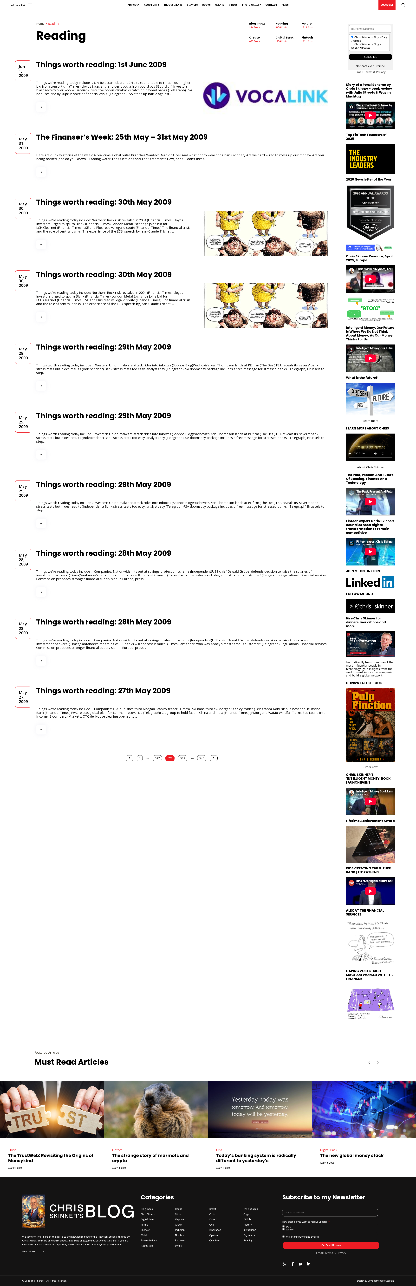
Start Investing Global (382, 309)
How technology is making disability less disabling (220, 1158)
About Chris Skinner (370, 467)
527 (157, 758)
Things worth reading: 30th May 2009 (104, 202)
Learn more (370, 421)
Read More (28, 1251)
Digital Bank (188, 1150)
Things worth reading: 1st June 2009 (101, 65)
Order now (371, 767)
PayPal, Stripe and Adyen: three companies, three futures (111, 1158)
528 (170, 758)
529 (182, 758)
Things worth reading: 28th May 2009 (103, 553)
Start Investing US (358, 309)
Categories (18, 4)
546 (201, 758)
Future (80, 1150)
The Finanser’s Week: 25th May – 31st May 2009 (122, 137)
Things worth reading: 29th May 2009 (103, 347)
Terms (368, 72)
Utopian (389, 1280)
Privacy (381, 72)
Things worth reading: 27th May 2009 (103, 691)
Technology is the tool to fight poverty (326, 1155)
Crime (392, 1150)
